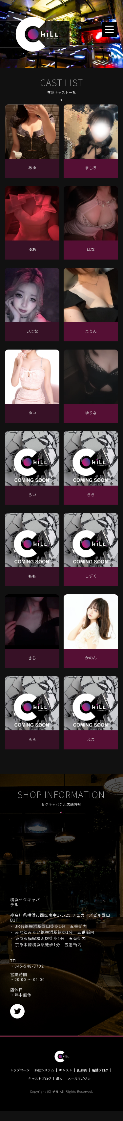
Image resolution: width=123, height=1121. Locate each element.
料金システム (44, 1070)
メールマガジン (79, 1078)
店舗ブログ (100, 1070)
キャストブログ (39, 1078)
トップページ (20, 1070)
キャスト (65, 1070)
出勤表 (82, 1070)
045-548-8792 (29, 966)
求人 (59, 1078)
